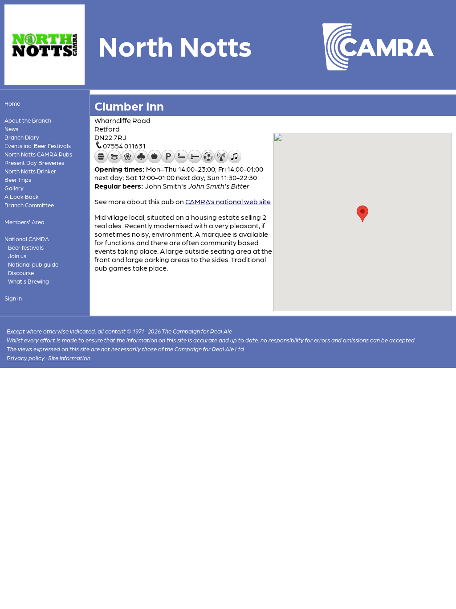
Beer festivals (26, 247)
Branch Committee (29, 205)
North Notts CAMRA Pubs (38, 154)
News (11, 128)
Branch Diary (21, 137)
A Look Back (21, 196)
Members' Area (24, 221)
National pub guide (33, 264)
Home (12, 103)
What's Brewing (28, 281)
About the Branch (27, 120)
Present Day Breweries (34, 162)
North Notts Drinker (30, 171)
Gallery (14, 188)
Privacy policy (26, 357)
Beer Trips (17, 179)
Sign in (13, 298)
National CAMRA (26, 238)
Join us (17, 255)
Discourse (21, 272)
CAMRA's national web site (228, 201)
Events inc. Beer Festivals (37, 145)
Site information (69, 357)
